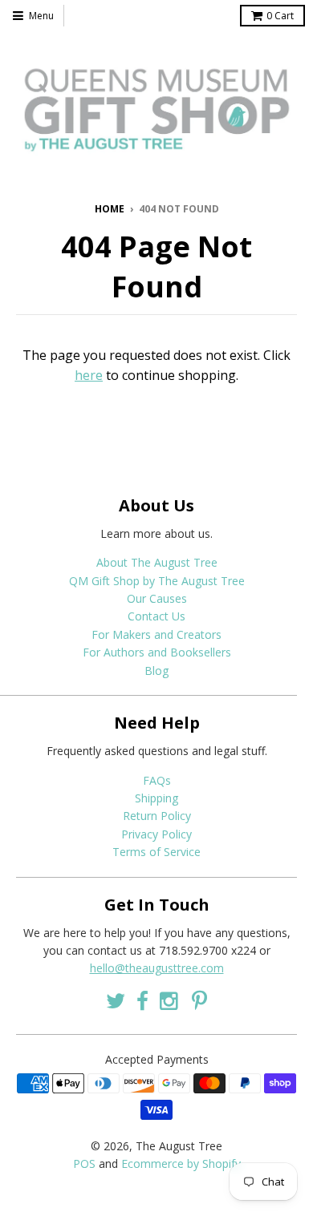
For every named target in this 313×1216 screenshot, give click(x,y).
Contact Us (156, 616)
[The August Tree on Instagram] (170, 1001)
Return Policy (157, 815)
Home (109, 209)
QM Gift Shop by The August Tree (157, 580)
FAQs (157, 780)
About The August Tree (156, 562)
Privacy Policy (156, 834)
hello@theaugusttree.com (157, 968)
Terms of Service (156, 851)
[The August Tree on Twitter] (115, 1001)
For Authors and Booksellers (157, 652)
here (89, 375)
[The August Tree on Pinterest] (199, 1001)
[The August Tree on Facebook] (142, 1001)
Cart (280, 15)
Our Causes (157, 598)
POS (84, 1163)
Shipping (156, 798)
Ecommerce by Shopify (181, 1163)
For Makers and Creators (156, 634)
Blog (156, 670)
